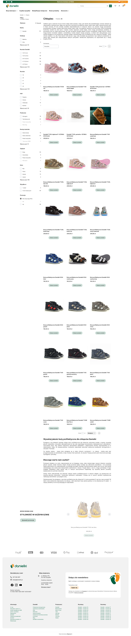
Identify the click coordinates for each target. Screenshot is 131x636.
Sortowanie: (46, 43)
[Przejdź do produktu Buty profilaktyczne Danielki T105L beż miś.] (53, 163)
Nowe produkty (37, 613)
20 (23, 77)
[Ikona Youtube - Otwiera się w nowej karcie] (11, 2)
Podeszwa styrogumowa (39, 607)
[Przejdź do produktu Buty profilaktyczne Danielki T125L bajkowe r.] (100, 163)
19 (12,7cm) (25, 55)
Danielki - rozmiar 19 (83, 608)
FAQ (34, 610)
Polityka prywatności (15, 616)
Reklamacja (13, 620)
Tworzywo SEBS (27, 141)
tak (23, 201)
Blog (34, 617)
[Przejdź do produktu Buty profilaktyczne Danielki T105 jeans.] (100, 354)
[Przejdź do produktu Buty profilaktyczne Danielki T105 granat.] (53, 354)
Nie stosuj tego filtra (27, 198)
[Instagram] (16, 585)
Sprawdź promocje (28, 520)
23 (23, 86)
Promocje (35, 616)
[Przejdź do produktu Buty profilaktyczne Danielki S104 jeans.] (77, 306)
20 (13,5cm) (26, 58)
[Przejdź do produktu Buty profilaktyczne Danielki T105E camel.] (100, 402)
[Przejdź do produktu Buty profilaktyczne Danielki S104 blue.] (53, 259)
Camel (24, 177)
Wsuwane (25, 160)
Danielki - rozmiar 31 (106, 613)
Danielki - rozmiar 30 (106, 611)
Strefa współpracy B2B (16, 610)
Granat (24, 174)
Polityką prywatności (78, 592)
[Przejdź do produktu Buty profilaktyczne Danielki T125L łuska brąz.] (53, 211)
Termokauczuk (26, 119)
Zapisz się (74, 587)
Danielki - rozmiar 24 (83, 616)
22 (23, 83)
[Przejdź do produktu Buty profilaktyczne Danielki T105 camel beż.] (100, 116)
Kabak (57, 617)
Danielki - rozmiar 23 (83, 614)
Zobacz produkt (54, 94)
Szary (24, 171)
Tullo (56, 611)
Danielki (22, 15)
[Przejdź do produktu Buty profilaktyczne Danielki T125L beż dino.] (89, 509)
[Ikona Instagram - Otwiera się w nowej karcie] (9, 2)
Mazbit (57, 614)
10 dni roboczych (27, 190)
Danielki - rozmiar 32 (106, 614)
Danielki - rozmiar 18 (83, 607)
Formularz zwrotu (14, 608)
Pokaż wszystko (27, 138)
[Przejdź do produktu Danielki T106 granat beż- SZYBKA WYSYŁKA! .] (100, 68)
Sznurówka (25, 155)
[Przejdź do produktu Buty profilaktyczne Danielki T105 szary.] (53, 402)
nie (23, 204)
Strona (100, 46)
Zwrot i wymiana (14, 611)
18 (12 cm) (25, 53)
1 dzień (24, 187)
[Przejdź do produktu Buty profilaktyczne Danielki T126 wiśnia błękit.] (77, 68)
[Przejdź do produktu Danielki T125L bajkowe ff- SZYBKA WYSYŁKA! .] (53, 116)
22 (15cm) (25, 64)
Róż (23, 168)
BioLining (25, 124)
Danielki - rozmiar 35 (106, 619)
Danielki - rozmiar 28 (106, 608)
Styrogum (25, 116)
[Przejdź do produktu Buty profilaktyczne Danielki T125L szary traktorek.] (100, 211)
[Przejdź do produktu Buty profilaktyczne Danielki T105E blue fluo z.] (77, 402)
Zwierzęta (25, 102)
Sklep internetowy (65, 634)
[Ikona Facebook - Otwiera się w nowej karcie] (6, 2)
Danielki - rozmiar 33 (106, 616)
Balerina (24, 39)
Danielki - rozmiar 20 (83, 610)
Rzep (24, 152)
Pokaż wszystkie (27, 122)
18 (23, 75)
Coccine (57, 616)
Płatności (35, 611)
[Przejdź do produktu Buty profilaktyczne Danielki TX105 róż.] (53, 68)
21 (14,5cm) (25, 61)
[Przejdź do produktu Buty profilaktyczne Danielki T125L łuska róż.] (77, 211)
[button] (110, 6)
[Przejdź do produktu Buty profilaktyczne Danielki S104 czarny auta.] (77, 259)
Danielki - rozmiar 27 (106, 607)
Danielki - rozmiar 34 (106, 617)
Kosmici (24, 105)
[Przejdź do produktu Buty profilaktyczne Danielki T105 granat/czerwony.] (77, 354)
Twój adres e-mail (73, 585)
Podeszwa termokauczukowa (40, 614)
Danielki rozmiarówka (38, 619)
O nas (11, 607)
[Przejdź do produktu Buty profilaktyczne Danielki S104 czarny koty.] (100, 259)
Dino (24, 42)
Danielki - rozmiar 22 (83, 613)
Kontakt (12, 614)
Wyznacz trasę (45, 587)
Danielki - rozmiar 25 (83, 617)
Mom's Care (58, 610)
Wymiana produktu (15, 619)
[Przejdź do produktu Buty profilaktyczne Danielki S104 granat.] (53, 306)
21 (23, 80)
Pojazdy (25, 97)
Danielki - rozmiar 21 (83, 611)
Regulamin (84, 591)
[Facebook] (12, 585)
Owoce (24, 100)
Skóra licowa (26, 132)
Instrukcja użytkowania (38, 608)
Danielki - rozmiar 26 (83, 619)
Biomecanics (58, 608)
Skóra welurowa (26, 135)
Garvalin (57, 613)
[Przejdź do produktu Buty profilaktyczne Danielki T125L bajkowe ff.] (77, 163)
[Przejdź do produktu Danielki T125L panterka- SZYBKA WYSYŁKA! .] (77, 116)
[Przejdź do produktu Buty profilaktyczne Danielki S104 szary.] (100, 306)
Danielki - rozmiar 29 (106, 610)
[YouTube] (20, 585)
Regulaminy (13, 613)
